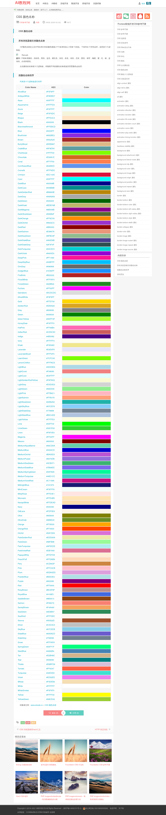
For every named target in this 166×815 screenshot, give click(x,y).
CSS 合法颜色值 (123, 65)
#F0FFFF (50, 109)
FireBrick (22, 275)
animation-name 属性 (125, 128)
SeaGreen (22, 611)
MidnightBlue (23, 485)
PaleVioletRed (24, 550)
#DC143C (50, 174)
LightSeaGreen (24, 402)
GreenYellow (23, 318)
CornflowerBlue (24, 166)
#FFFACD (50, 362)
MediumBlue (23, 450)
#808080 (50, 310)
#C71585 (50, 480)
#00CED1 (50, 249)
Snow (20, 642)
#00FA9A (50, 471)
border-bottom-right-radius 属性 (129, 213)
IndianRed (22, 332)
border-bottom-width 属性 (127, 222)
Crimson (21, 174)
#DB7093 (50, 550)
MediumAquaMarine (26, 445)
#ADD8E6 (50, 367)
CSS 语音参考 (122, 43)
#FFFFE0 (50, 419)
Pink (20, 568)
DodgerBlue (23, 270)
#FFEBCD (50, 126)
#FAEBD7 (50, 96)
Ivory (20, 340)
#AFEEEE (50, 546)
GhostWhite (23, 297)
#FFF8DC (50, 170)
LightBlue (22, 367)
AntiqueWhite (23, 96)
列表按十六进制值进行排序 (31, 81)
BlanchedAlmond (25, 126)
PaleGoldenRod (25, 537)
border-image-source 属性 (127, 249)
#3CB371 (50, 463)
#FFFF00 (50, 694)
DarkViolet (22, 253)
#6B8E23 (50, 520)
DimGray (21, 266)
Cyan (20, 179)
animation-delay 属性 (125, 105)
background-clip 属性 (125, 164)
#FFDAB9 (50, 559)
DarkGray (22, 196)
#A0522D (50, 620)
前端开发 (86, 3)
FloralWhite (23, 279)
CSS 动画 (120, 52)
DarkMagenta (23, 209)
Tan (19, 655)
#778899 (50, 410)
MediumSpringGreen (27, 471)
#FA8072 (50, 603)
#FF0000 (50, 585)
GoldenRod (23, 305)
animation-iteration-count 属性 (128, 123)
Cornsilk (21, 170)
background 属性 (123, 150)
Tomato (21, 668)
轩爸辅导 (45, 812)
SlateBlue (22, 633)
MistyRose (22, 493)
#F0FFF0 (50, 323)
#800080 (50, 581)
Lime (20, 423)
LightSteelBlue (24, 415)
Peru (20, 563)
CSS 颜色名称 (25, 16)
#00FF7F (50, 646)
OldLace (21, 511)
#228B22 (50, 284)
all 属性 (120, 96)
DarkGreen (22, 200)
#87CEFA (50, 406)
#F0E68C (50, 345)
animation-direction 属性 (126, 110)
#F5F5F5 (50, 690)
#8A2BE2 (50, 135)
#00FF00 (50, 423)
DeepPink (22, 257)
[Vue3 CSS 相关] (26, 782)
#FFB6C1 (50, 393)
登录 (143, 3)
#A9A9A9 (50, 196)
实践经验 (97, 3)
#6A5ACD (50, 633)
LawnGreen (23, 358)
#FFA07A (50, 397)
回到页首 (120, 274)
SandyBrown (23, 607)
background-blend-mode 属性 (128, 159)
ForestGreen (23, 284)
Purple (20, 581)
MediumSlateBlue (25, 467)
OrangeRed (23, 528)
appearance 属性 (123, 141)
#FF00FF (50, 288)
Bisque (21, 117)
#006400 (50, 200)
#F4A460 (50, 607)
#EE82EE (50, 677)
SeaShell (22, 616)
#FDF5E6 (50, 511)
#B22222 (50, 275)
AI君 (37, 22)
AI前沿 (45, 3)
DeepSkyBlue (24, 262)
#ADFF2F (50, 318)
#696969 (50, 266)
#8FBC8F (50, 235)
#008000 (50, 314)
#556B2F (50, 214)
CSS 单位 (120, 56)
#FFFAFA (50, 642)
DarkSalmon (23, 231)
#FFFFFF (50, 686)
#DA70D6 (50, 533)
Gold (20, 301)
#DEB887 (50, 144)
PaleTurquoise (24, 546)
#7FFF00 (50, 152)
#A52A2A (50, 139)
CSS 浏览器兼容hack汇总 (30, 729)
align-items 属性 (123, 87)
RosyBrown (23, 589)
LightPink (22, 393)
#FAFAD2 (50, 380)
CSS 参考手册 (122, 29)
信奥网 (52, 812)
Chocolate (22, 157)
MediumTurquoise (25, 476)
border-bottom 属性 (124, 200)
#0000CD (50, 450)
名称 (28, 722)
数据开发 (75, 3)
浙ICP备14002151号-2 (72, 808)
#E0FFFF (50, 375)
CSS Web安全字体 (124, 47)
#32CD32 (50, 428)
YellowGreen (23, 699)
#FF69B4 (50, 327)
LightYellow (23, 419)
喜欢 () (55, 713)
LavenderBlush (24, 353)
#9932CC (50, 222)
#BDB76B (50, 205)
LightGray (22, 384)
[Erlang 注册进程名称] (26, 750)
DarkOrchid (23, 222)
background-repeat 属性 (126, 186)
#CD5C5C (50, 332)
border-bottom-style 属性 (126, 218)
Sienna (21, 620)
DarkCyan (22, 187)
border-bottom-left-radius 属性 (128, 209)
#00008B (50, 183)
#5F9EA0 (50, 148)
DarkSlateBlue (24, 240)
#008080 (50, 659)
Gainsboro (22, 292)
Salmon (21, 603)
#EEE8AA (50, 537)
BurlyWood (22, 144)
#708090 (50, 638)
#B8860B (50, 192)
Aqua (20, 100)
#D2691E (50, 157)
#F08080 (50, 371)
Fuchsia (21, 288)
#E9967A (50, 231)
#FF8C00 (50, 218)
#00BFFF (50, 262)
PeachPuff (22, 559)
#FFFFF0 (50, 340)
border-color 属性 (123, 231)
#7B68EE (50, 467)
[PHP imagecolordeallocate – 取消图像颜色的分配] (51, 782)
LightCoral (22, 371)
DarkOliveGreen (25, 214)
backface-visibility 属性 (125, 146)
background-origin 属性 (126, 177)
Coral (20, 161)
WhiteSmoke (23, 690)
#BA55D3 (50, 454)
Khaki (20, 345)
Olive (20, 515)
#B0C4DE (50, 415)
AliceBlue (22, 91)
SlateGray (22, 638)
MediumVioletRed (25, 480)
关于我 (121, 808)
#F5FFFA (50, 489)
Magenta (21, 436)
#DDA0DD (51, 572)
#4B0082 (50, 336)
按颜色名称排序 (123, 270)
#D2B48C (50, 655)
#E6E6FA (50, 349)
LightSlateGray (24, 410)
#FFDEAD (50, 502)
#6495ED (50, 166)
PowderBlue (23, 576)
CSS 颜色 (120, 60)
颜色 (33, 722)
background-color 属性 (126, 168)
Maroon (21, 441)
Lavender (22, 349)
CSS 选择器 (121, 38)
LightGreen (22, 388)
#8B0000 (50, 227)
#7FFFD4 (50, 104)
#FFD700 (50, 301)
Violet (20, 677)
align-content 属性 (124, 83)
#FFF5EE (50, 616)
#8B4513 (50, 598)
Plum (20, 572)
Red (19, 585)
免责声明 (113, 808)
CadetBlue (22, 148)
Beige (20, 113)
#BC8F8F (50, 589)
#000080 (50, 506)
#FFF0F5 (50, 353)
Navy (20, 506)
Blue (20, 131)
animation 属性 (123, 101)
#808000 (50, 515)
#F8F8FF (50, 297)
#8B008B (50, 209)
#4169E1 (50, 594)
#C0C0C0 (50, 624)
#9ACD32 (50, 699)
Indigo (21, 336)
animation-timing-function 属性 (128, 137)
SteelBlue (22, 651)
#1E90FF (50, 270)
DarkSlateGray (24, 244)
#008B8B (50, 187)
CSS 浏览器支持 (123, 78)
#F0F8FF (50, 91)
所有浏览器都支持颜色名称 (127, 265)
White (20, 686)
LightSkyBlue (23, 406)
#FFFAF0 (50, 279)
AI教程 (54, 3)
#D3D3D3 (50, 384)
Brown (20, 139)
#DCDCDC (51, 292)
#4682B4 (50, 651)
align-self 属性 (122, 92)
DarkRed (22, 227)
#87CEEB (50, 629)
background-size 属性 (125, 191)
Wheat (20, 681)
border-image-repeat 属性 (127, 245)
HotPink (21, 327)
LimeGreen (22, 428)
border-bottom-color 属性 (126, 204)
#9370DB (50, 458)
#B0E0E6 (50, 576)
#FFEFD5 (50, 554)
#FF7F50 (50, 161)
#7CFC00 (50, 358)
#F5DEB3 (50, 681)
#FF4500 (50, 528)
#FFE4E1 (50, 493)
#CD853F (50, 563)
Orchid (20, 533)
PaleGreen (22, 541)
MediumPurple (24, 458)
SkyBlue (21, 629)
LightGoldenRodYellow (28, 380)
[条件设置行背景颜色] (51, 750)
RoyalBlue (22, 594)
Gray (20, 310)
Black (20, 122)
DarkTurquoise (24, 249)
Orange (21, 524)
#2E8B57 (50, 611)
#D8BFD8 (50, 664)
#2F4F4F (50, 244)
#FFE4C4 (50, 117)
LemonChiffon (24, 362)
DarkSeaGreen (24, 235)
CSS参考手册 (24, 22)
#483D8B (50, 240)
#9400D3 (50, 253)
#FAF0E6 (50, 432)
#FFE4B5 (50, 498)
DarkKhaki (22, 205)
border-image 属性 (124, 236)
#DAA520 (50, 305)
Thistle (21, 664)
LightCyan (22, 375)
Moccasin (22, 498)
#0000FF (50, 131)
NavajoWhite (23, 502)
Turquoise (22, 672)
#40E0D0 (50, 672)
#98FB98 (50, 541)
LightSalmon (23, 397)
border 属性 (121, 195)
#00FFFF (50, 100)
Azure (20, 109)
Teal (19, 659)
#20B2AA (50, 402)
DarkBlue (22, 183)
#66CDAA (50, 445)
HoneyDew (22, 323)
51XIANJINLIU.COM (34, 812)
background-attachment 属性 (128, 155)
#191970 (50, 485)
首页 (37, 3)
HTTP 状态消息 (101, 729)
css (22, 722)
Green (20, 314)
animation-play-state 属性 (127, 132)
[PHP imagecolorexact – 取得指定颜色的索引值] (76, 782)
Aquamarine (23, 104)
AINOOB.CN (41, 808)
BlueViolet (22, 135)
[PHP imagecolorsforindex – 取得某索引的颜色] (100, 782)
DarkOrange (23, 218)
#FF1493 (50, 257)
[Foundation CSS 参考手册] (100, 750)
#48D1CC (50, 476)
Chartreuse (22, 152)
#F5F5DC (50, 113)
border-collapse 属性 (125, 227)
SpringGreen (23, 646)
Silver (20, 624)
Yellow (21, 694)
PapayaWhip (23, 554)
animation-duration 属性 (126, 114)
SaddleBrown (24, 598)
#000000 (50, 122)
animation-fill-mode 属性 (126, 119)
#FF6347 (50, 668)
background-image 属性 (126, 173)
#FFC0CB (50, 568)
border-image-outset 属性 (127, 240)
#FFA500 (50, 524)
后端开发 (64, 3)
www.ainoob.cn (37, 705)
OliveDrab (22, 520)
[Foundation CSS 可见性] (76, 750)
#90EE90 (50, 388)
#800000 (50, 441)
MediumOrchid (24, 454)
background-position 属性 (127, 182)
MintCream (22, 489)
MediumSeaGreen (26, 463)
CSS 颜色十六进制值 (125, 74)
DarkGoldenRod (25, 192)
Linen (20, 432)
